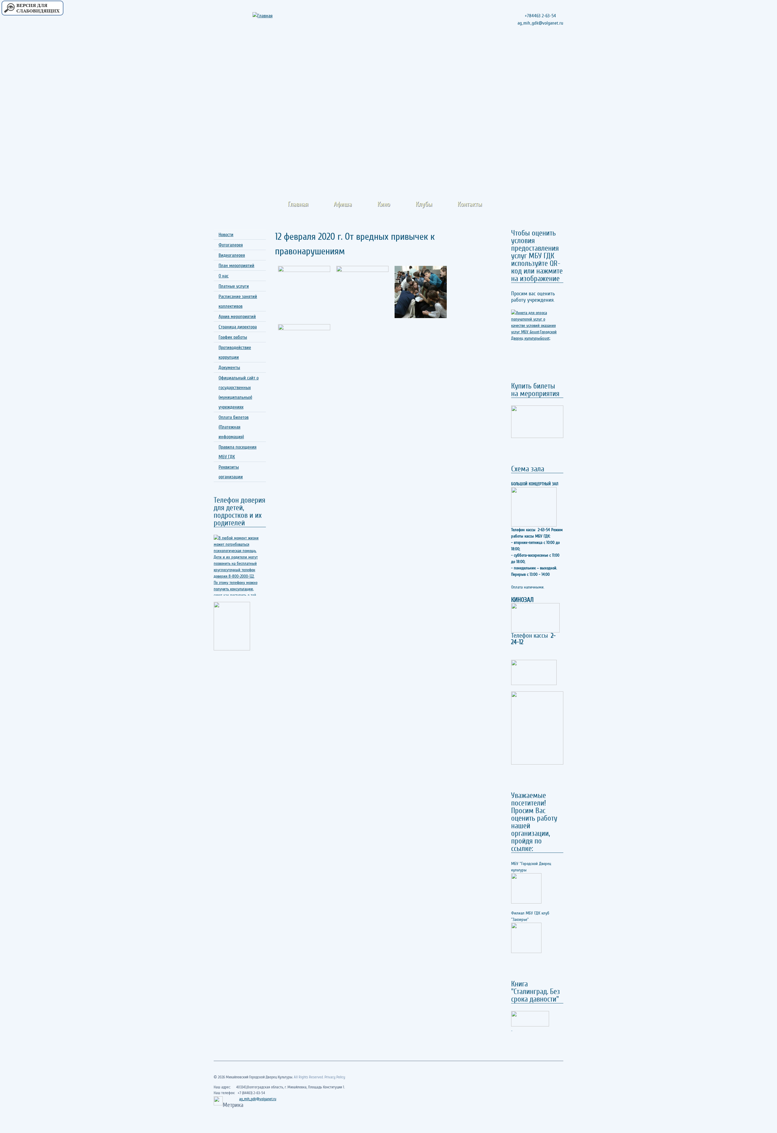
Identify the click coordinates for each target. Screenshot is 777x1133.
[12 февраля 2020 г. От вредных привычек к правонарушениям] (304, 292)
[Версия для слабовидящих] (32, 8)
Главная (298, 204)
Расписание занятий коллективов (238, 301)
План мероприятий (236, 265)
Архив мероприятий (237, 316)
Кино (383, 204)
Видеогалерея (232, 255)
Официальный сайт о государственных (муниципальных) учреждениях (239, 392)
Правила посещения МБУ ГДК (237, 452)
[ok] (547, 51)
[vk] (558, 51)
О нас (224, 276)
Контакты (469, 204)
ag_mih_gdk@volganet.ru (257, 1099)
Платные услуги (234, 286)
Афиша (343, 204)
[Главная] (271, 15)
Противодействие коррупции (235, 352)
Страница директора (238, 327)
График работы (233, 337)
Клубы (424, 204)
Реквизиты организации (231, 472)
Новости (226, 234)
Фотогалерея (231, 245)
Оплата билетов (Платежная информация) (234, 427)
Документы (229, 367)
